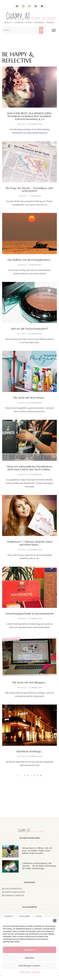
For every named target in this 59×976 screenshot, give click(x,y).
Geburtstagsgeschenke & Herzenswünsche (29, 613)
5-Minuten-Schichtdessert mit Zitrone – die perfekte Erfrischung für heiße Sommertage (39, 866)
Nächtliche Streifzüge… (29, 751)
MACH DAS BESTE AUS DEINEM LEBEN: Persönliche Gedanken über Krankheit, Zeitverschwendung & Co (29, 116)
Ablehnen (29, 957)
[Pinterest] (35, 6)
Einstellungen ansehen (29, 965)
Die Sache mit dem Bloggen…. (29, 682)
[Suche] (41, 30)
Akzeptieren (29, 949)
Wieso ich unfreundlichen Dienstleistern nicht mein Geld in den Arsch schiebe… (29, 468)
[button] (54, 920)
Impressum (36, 972)
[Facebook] (17, 6)
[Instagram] (23, 6)
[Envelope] (42, 6)
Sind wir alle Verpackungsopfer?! (29, 328)
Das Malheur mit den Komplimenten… (29, 259)
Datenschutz (25, 972)
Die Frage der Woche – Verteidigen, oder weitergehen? (29, 189)
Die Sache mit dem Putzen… (29, 397)
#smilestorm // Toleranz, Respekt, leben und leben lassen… (29, 543)
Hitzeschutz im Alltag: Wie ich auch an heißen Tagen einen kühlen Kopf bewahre (37, 850)
